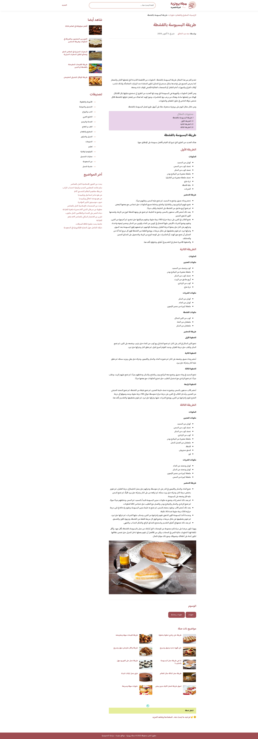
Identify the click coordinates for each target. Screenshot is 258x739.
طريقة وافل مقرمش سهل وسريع (126, 648)
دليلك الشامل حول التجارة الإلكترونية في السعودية (83, 228)
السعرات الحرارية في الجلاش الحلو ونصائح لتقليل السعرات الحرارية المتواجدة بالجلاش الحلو (74, 54)
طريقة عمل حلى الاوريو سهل (127, 660)
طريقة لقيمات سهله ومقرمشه (127, 635)
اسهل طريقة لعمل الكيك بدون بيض (168, 686)
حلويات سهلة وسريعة (130, 686)
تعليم (90, 146)
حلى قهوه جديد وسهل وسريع (170, 648)
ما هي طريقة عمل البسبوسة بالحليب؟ (171, 662)
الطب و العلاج (87, 126)
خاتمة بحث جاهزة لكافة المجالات (89, 224)
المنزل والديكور (86, 136)
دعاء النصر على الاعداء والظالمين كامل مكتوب (83, 213)
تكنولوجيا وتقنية (86, 151)
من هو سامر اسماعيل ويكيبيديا (90, 195)
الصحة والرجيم (86, 122)
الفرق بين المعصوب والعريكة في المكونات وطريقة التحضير (75, 40)
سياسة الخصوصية (108, 735)
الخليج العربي (87, 117)
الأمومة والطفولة (86, 102)
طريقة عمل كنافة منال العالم (170, 673)
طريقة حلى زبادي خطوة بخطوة (170, 635)
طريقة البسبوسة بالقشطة (182, 118)
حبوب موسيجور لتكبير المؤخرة (90, 202)
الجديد (64, 5)
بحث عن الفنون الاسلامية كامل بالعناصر (86, 184)
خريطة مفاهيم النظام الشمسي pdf (88, 191)
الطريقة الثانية (185, 124)
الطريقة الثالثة (185, 127)
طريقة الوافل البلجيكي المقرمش (75, 77)
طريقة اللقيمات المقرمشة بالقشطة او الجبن (77, 66)
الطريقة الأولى (186, 121)
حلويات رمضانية (176, 614)
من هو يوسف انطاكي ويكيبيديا (90, 199)
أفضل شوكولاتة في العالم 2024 (76, 26)
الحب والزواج (87, 112)
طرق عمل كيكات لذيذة (129, 673)
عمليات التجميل (86, 156)
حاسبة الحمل (87, 166)
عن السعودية (87, 161)
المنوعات (88, 141)
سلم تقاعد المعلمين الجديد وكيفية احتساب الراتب (82, 188)
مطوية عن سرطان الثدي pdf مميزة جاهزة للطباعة (82, 209)
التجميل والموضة (85, 107)
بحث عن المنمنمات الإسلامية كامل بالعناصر (84, 206)
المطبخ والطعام (86, 131)
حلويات (191, 614)
